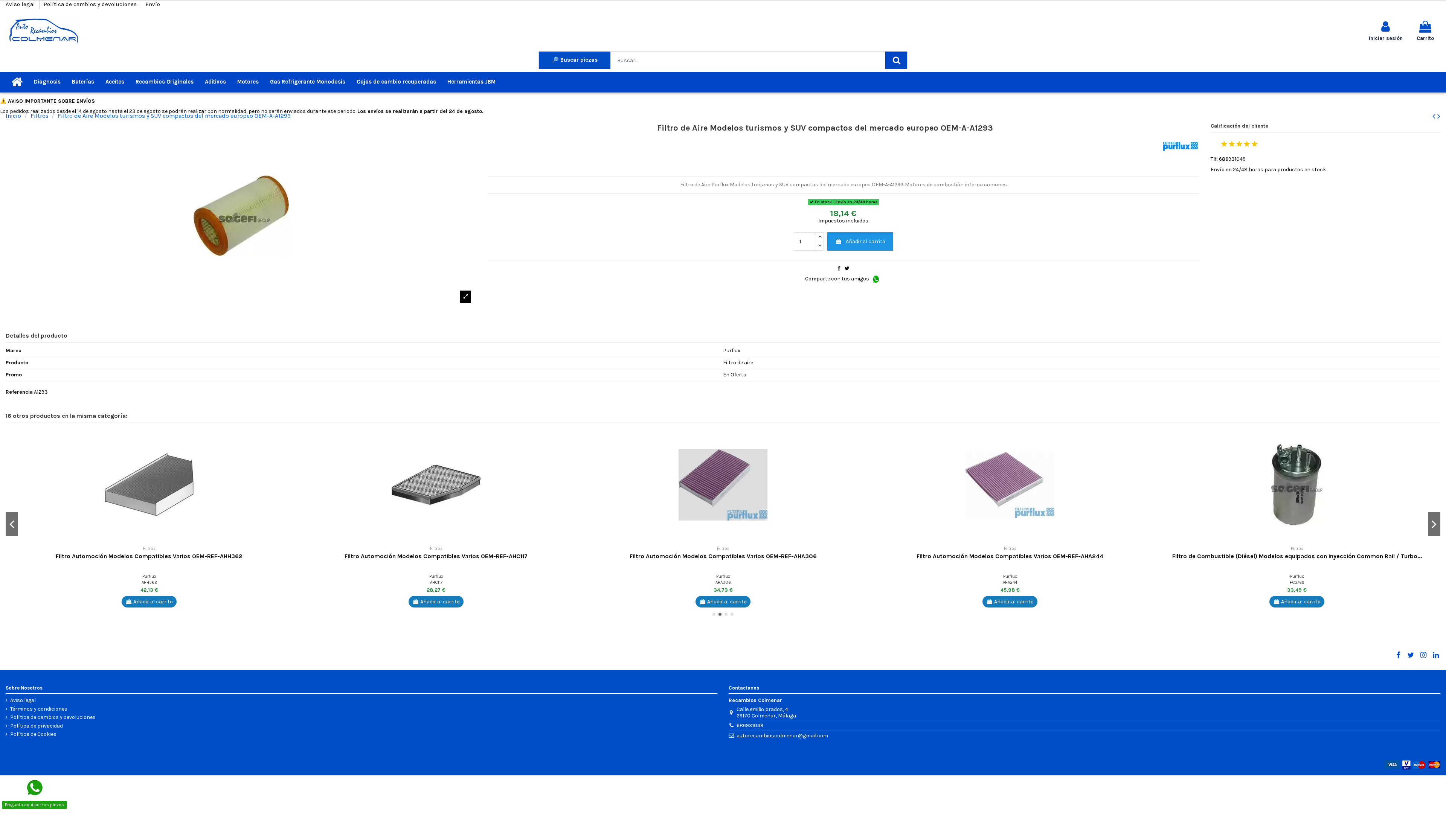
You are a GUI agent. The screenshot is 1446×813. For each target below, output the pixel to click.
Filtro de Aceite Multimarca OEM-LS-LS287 (149, 556)
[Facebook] (1398, 655)
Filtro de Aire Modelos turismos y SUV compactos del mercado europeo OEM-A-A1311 (1010, 556)
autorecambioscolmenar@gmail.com (782, 735)
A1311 (1010, 582)
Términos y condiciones (38, 709)
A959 (723, 582)
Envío (152, 4)
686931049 (750, 725)
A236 (1297, 582)
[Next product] (1438, 116)
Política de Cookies (33, 734)
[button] (287, 439)
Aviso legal (21, 4)
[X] (1410, 655)
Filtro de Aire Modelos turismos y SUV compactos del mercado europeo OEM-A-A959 (723, 556)
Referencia (19, 392)
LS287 (149, 582)
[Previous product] (1434, 116)
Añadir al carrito (865, 241)
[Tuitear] (847, 268)
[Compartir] (838, 268)
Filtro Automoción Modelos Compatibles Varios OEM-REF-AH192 (436, 556)
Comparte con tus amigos (837, 279)
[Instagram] (1423, 655)
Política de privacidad (36, 726)
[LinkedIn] (1435, 655)
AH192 (436, 582)
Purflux (149, 576)
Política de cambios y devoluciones (91, 4)
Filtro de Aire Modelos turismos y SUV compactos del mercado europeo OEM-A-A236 (1297, 556)
